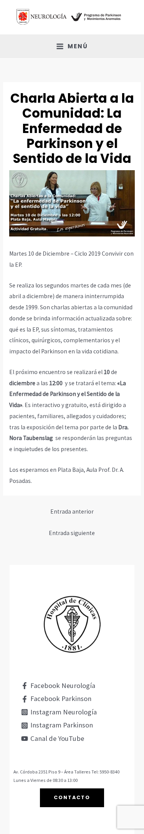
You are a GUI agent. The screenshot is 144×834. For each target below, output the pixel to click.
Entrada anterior (72, 511)
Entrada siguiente (72, 533)
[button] (72, 797)
